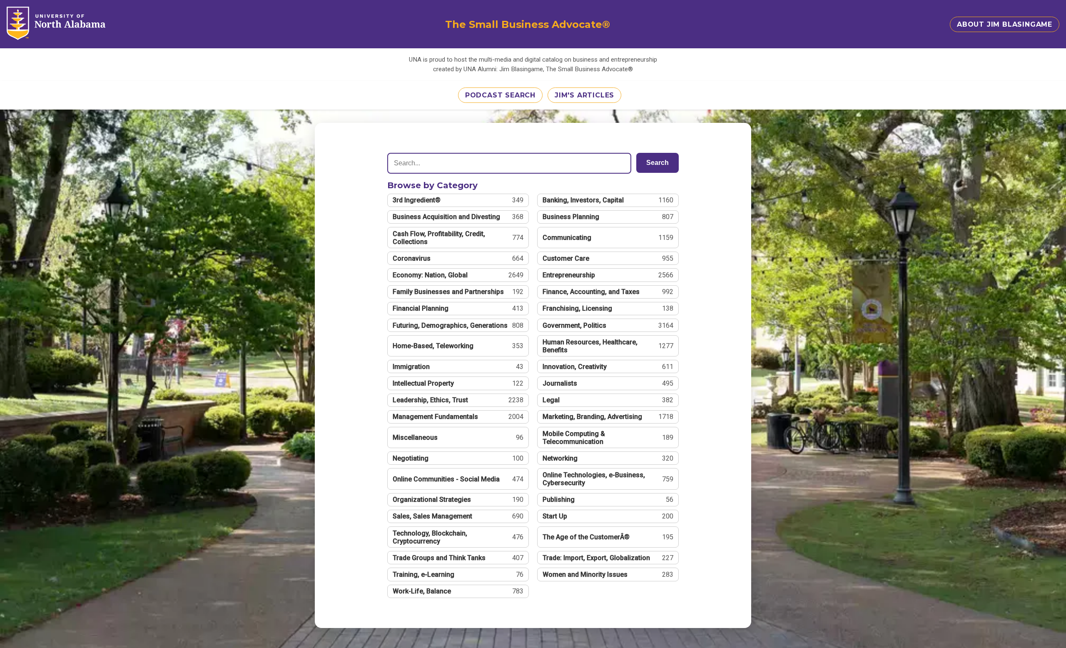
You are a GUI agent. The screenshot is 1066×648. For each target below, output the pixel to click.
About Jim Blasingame (1004, 24)
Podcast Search (500, 95)
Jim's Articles (584, 95)
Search (657, 162)
